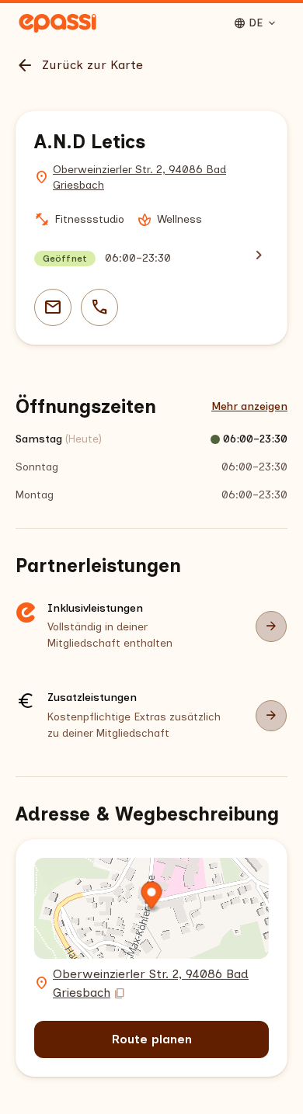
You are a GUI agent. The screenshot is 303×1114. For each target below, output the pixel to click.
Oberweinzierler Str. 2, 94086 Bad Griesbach (139, 177)
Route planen (152, 1039)
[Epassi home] (57, 23)
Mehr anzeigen (249, 406)
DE (255, 23)
